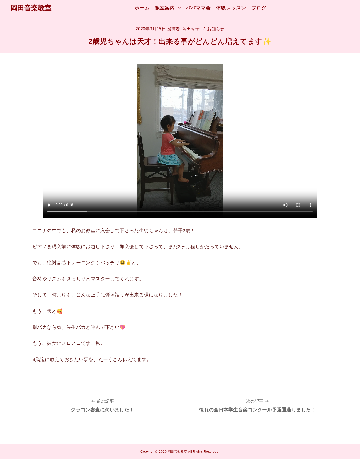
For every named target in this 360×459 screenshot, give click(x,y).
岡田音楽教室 (31, 8)
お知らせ (216, 29)
